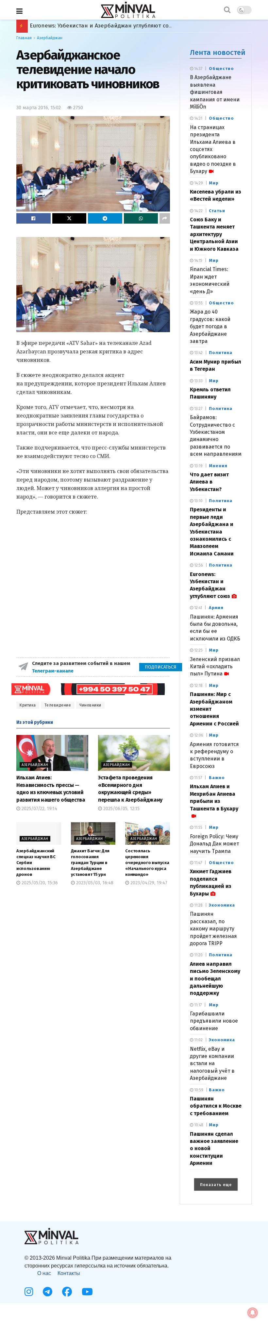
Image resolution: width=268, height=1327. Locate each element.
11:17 (197, 1005)
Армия (216, 607)
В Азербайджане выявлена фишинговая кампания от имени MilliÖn (215, 92)
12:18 (198, 685)
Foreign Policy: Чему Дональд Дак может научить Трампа (214, 843)
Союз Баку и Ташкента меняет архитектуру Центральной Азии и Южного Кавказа (214, 234)
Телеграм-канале (53, 671)
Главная (24, 38)
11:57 (197, 777)
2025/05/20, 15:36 (39, 883)
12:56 (198, 565)
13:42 (198, 352)
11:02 (198, 1040)
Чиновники (90, 705)
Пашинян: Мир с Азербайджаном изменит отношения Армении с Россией (131, 25)
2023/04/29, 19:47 (148, 883)
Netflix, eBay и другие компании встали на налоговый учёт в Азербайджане (212, 1063)
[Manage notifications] (252, 1312)
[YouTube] (87, 1292)
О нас (44, 1273)
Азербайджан (49, 38)
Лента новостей (217, 52)
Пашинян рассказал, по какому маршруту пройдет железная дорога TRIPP (213, 928)
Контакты (69, 1273)
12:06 (198, 735)
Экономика (222, 905)
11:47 (197, 862)
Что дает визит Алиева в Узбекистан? (209, 481)
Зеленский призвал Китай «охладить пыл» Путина (215, 666)
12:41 (197, 607)
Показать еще (216, 1184)
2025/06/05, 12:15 (121, 808)
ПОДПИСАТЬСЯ (160, 667)
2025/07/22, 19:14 (38, 808)
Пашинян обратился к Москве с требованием (216, 1106)
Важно (217, 777)
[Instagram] (29, 1292)
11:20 (198, 955)
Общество (221, 68)
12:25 (198, 650)
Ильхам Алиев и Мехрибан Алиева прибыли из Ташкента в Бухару (214, 797)
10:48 (198, 1125)
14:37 (197, 68)
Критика (28, 705)
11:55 (197, 827)
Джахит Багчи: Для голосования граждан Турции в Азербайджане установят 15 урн (90, 862)
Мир (214, 182)
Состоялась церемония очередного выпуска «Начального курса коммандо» (147, 862)
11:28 (198, 905)
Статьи (217, 210)
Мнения (218, 465)
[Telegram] (47, 1292)
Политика (220, 352)
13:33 (198, 381)
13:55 (198, 303)
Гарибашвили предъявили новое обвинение (214, 1021)
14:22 (198, 211)
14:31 (197, 118)
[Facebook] (67, 1292)
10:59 (198, 1090)
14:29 (198, 183)
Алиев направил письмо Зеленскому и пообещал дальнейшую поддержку (215, 978)
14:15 (197, 260)
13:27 (197, 408)
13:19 (198, 466)
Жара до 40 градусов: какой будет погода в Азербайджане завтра (210, 326)
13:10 (198, 501)
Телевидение (57, 705)
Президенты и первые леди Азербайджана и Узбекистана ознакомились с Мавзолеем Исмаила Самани (212, 531)
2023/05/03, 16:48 (94, 883)
